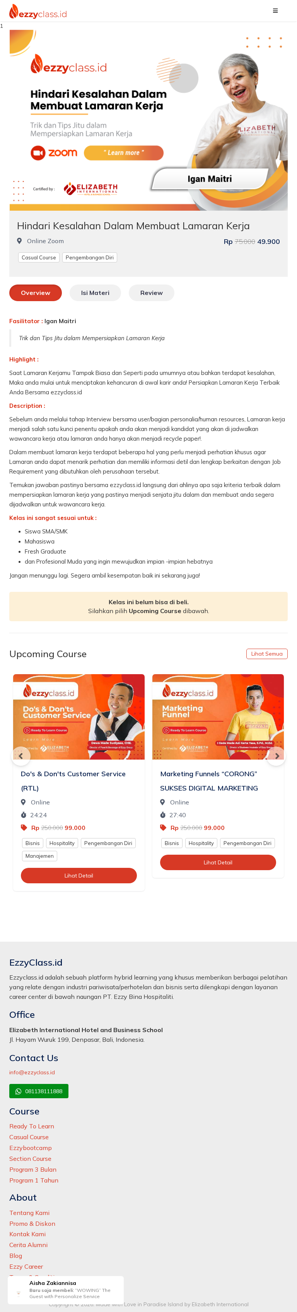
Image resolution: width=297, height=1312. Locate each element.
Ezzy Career (26, 1266)
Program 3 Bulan (32, 1169)
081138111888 (43, 1091)
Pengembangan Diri (90, 257)
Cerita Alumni (28, 1245)
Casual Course (39, 257)
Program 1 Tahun (33, 1180)
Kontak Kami (27, 1234)
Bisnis (33, 843)
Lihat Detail (79, 875)
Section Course (30, 1158)
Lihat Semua (267, 653)
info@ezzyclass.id (32, 1072)
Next (276, 756)
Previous (21, 756)
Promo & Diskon (32, 1223)
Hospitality (62, 843)
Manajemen (40, 856)
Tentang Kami (29, 1213)
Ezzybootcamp (30, 1148)
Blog (15, 1255)
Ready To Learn (31, 1126)
